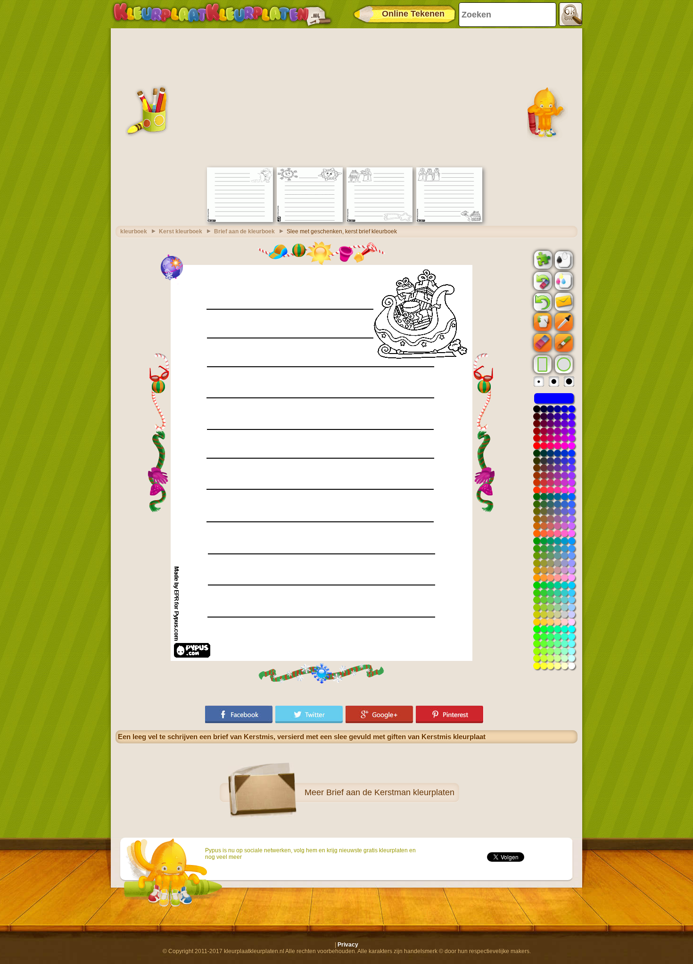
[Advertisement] (346, 97)
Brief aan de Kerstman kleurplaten (390, 792)
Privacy (348, 944)
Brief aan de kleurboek (244, 231)
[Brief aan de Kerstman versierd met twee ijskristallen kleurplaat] (310, 220)
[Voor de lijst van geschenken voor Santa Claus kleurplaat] (240, 220)
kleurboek (133, 231)
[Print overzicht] (563, 259)
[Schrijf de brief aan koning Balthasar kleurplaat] (379, 220)
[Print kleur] (563, 280)
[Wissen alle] (542, 281)
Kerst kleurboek (180, 231)
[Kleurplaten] (222, 14)
